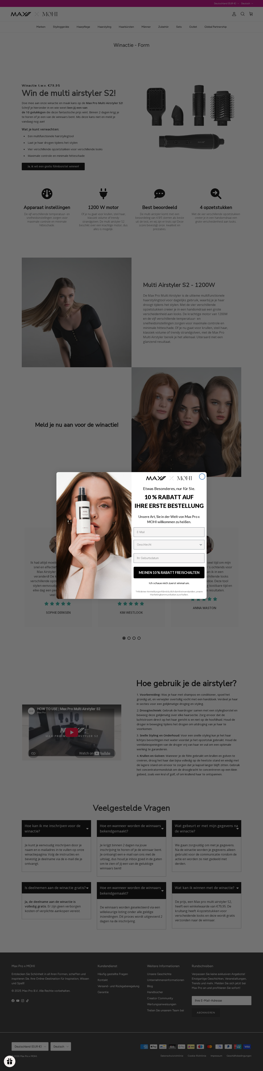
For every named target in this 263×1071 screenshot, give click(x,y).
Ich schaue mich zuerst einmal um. (169, 583)
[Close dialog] (202, 476)
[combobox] (168, 544)
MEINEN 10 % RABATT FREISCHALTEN (169, 572)
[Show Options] (201, 544)
